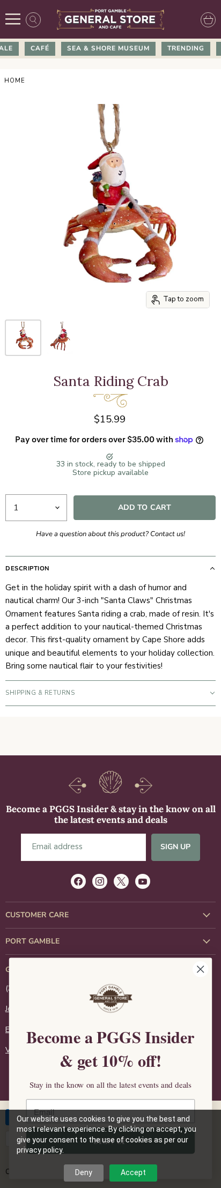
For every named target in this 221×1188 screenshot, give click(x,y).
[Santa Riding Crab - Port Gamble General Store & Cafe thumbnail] (23, 338)
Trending (182, 48)
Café (36, 48)
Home (14, 81)
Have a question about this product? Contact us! (110, 534)
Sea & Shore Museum (105, 48)
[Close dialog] (200, 969)
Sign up (175, 847)
